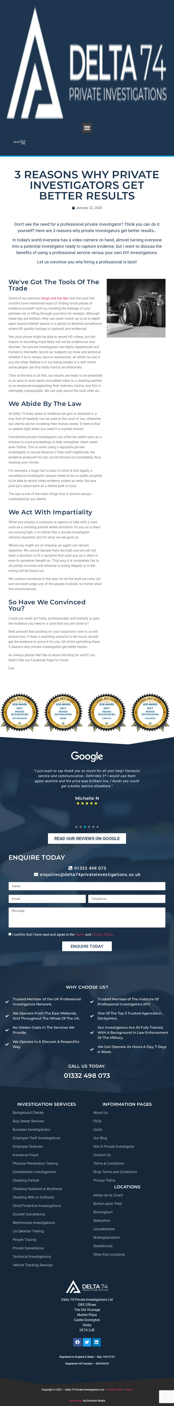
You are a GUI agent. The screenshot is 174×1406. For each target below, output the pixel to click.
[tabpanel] (87, 791)
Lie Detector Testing (28, 1231)
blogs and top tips (54, 298)
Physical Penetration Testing (35, 1163)
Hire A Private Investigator (113, 1146)
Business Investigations (31, 1130)
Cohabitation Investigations (34, 1172)
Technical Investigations (32, 1257)
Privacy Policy (102, 935)
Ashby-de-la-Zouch (108, 1195)
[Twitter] (87, 1342)
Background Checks (28, 1113)
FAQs (97, 1121)
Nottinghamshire (106, 1238)
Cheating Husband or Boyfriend (37, 1189)
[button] (87, 128)
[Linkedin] (96, 1342)
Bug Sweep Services (28, 1121)
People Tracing (24, 1240)
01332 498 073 (87, 1075)
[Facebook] (77, 1342)
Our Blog (100, 1138)
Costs (97, 1130)
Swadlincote (102, 1246)
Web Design (76, 1400)
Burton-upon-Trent (107, 1204)
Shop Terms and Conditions (115, 1172)
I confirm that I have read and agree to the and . (63, 935)
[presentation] (76, 827)
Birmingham (103, 1212)
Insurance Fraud (25, 1155)
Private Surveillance (28, 1248)
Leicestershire (104, 1229)
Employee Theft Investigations (36, 1138)
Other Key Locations (109, 1254)
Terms (79, 935)
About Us (100, 1113)
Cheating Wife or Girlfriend (33, 1197)
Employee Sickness (28, 1146)
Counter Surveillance (29, 1214)
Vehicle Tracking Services (33, 1265)
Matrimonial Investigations (34, 1223)
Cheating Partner (26, 1180)
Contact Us (102, 1155)
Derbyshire (101, 1221)
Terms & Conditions (108, 1163)
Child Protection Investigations (37, 1206)
